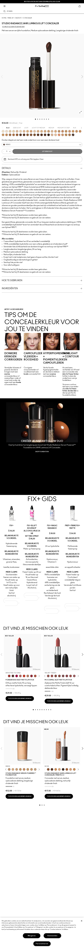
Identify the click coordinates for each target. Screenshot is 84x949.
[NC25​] (48, 131)
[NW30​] (69, 131)
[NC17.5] (59, 769)
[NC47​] (69, 135)
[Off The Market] (27, 676)
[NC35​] (73, 131)
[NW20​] (55, 131)
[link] (42, 446)
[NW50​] (20, 135)
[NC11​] (13, 131)
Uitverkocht (47, 151)
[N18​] (52, 131)
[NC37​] (76, 131)
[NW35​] (62, 135)
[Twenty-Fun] (16, 676)
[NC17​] (38, 131)
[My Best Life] (24, 676)
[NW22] (9, 769)
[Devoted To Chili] (9, 676)
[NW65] (63, 769)
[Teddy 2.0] (20, 676)
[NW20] (70, 769)
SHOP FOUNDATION (42, 451)
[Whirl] (59, 676)
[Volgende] (39, 676)
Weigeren (32, 936)
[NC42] (74, 769)
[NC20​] (45, 131)
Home (4, 18)
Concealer (27, 18)
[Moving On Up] (35, 676)
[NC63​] (41, 135)
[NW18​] (59, 135)
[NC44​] (6, 135)
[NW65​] (73, 135)
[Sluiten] (81, 920)
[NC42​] (3, 135)
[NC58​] (34, 135)
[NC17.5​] (41, 131)
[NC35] (27, 769)
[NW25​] (62, 131)
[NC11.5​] (20, 131)
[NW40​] (10, 135)
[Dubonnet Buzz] (31, 676)
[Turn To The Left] (12, 676)
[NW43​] (13, 135)
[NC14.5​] (24, 131)
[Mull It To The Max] (52, 676)
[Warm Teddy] (55, 676)
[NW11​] (52, 135)
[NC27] (16, 769)
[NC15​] (27, 131)
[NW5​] (6, 131)
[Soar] (63, 676)
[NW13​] (55, 135)
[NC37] (31, 769)
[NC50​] (27, 135)
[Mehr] (74, 676)
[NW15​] (31, 131)
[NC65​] (48, 135)
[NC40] (55, 769)
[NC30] (20, 769)
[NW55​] (24, 135)
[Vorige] (6, 676)
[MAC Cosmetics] (42, 6)
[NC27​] (59, 131)
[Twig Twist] (66, 676)
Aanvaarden (52, 936)
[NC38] (35, 769)
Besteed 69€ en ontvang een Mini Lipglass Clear (42, 1)
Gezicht (18, 18)
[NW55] (52, 769)
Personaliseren (42, 944)
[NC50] (48, 769)
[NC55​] (31, 135)
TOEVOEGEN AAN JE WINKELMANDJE (12, 602)
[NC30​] (66, 131)
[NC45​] (66, 135)
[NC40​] (80, 131)
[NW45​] (17, 135)
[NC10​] (10, 131)
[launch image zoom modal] (80, 112)
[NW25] (12, 769)
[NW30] (24, 769)
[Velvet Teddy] (48, 676)
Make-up (11, 18)
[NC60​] (38, 135)
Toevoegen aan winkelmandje (20, 698)
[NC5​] (3, 131)
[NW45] (66, 769)
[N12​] (34, 131)
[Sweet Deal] (70, 676)
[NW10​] (17, 131)
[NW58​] (45, 135)
